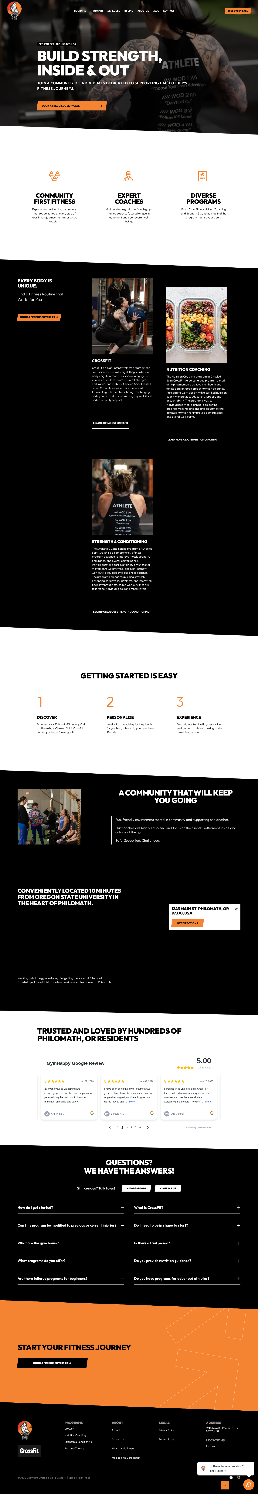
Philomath (211, 1446)
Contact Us (118, 1439)
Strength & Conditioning (78, 1441)
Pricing (129, 10)
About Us (117, 1430)
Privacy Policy (166, 1430)
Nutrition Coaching (75, 1435)
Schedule (113, 10)
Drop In (98, 10)
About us (143, 10)
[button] (80, 10)
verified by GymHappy (41, 1486)
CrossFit (69, 1428)
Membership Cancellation (126, 1457)
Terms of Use (166, 1439)
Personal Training (74, 1448)
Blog (156, 10)
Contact (168, 10)
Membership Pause (123, 1448)
